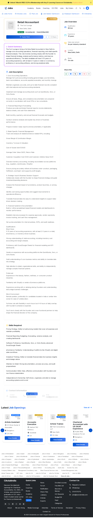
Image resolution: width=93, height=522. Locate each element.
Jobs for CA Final (41, 473)
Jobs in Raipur (65, 465)
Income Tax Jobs (72, 467)
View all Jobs (65, 476)
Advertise (45, 508)
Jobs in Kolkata (72, 459)
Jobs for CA (29, 473)
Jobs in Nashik (31, 462)
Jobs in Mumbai (84, 453)
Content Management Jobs (69, 470)
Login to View (33, 394)
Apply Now (26, 37)
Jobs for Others (18, 476)
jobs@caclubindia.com (80, 495)
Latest (13, 407)
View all (87, 407)
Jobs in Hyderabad (33, 459)
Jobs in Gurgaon (6, 459)
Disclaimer (69, 508)
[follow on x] (9, 504)
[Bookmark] (46, 37)
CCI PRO (55, 8)
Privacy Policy (81, 508)
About (9, 508)
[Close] (91, 2)
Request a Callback (78, 485)
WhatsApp (76, 488)
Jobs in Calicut (8, 456)
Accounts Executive (31, 423)
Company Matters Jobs (8, 470)
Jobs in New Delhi (69, 462)
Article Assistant (12, 422)
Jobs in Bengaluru (58, 453)
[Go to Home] (76, 8)
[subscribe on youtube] (20, 504)
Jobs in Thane (5, 467)
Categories (58, 503)
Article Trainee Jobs (7, 473)
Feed (56, 500)
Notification (44, 489)
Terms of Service (57, 508)
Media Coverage (33, 508)
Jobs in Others (37, 467)
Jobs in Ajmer (20, 453)
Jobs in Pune (54, 465)
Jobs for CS (65, 473)
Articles (43, 498)
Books (38, 8)
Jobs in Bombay (71, 453)
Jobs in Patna (25, 465)
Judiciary (43, 495)
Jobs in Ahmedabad (7, 453)
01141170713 (76, 492)
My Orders (69, 8)
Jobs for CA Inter (54, 473)
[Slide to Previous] (2, 430)
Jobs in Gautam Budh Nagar (9, 465)
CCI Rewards (59, 494)
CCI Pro (29, 500)
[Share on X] (75, 74)
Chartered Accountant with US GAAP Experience (80, 425)
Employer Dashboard (71, 14)
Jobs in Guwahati (19, 459)
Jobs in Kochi (61, 459)
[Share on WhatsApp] (66, 74)
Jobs (10, 8)
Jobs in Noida (82, 462)
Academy (30, 8)
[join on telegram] (23, 504)
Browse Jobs (22, 14)
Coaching (46, 8)
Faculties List (59, 486)
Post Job (34, 14)
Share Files (44, 492)
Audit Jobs (61, 467)
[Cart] (84, 8)
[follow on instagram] (16, 504)
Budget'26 (58, 497)
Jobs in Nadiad (19, 462)
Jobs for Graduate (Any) (50, 476)
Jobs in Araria (46, 453)
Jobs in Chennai (35, 456)
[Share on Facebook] (71, 74)
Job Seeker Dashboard (51, 14)
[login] (87, 8)
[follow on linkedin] (12, 504)
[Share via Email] (84, 74)
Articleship (88, 14)
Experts (43, 501)
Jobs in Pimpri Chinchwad (39, 465)
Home (28, 485)
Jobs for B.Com (6, 476)
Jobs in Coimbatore (49, 456)
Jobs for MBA (76, 473)
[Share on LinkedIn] (80, 74)
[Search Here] (80, 8)
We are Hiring (20, 508)
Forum (42, 486)
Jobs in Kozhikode (21, 456)
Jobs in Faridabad (63, 456)
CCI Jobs (29, 497)
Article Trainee (56, 424)
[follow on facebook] (5, 504)
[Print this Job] (89, 74)
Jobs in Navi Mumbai (44, 462)
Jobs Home (8, 14)
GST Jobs (20, 473)
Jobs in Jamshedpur (48, 459)
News (42, 483)
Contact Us (46, 511)
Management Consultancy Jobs (27, 470)
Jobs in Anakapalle (33, 453)
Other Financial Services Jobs (49, 470)
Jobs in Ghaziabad (77, 456)
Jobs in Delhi (57, 462)
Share (54, 37)
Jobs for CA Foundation (33, 476)
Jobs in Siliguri (77, 465)
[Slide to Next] (90, 430)
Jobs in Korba (84, 459)
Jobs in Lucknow (6, 462)
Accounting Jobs (50, 467)
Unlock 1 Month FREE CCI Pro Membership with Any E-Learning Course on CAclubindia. (46, 2)
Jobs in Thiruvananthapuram (21, 467)
